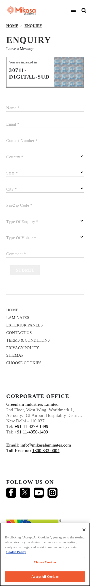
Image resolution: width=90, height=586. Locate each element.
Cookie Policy (16, 552)
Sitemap (15, 355)
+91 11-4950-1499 (31, 431)
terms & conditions (28, 340)
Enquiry (33, 26)
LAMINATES (17, 317)
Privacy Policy (22, 348)
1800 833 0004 (46, 450)
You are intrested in (23, 62)
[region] (45, 554)
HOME (12, 26)
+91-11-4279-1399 (31, 426)
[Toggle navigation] (73, 10)
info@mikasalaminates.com (45, 445)
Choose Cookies (24, 363)
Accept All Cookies (45, 576)
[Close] (84, 529)
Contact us (19, 333)
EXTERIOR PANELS (24, 325)
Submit (25, 270)
